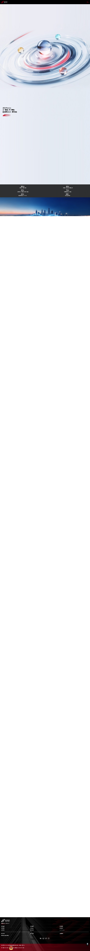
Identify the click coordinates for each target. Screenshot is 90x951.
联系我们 (3, 933)
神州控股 (3, 926)
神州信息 (32, 926)
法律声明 (61, 933)
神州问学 (61, 926)
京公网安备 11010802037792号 (18, 947)
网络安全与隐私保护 (5, 935)
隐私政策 (32, 933)
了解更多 (6, 115)
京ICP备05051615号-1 (5, 947)
